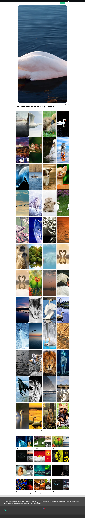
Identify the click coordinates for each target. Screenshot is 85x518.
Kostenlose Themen (6, 511)
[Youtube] (45, 509)
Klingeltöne (5, 509)
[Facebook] (43, 509)
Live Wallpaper (5, 510)
